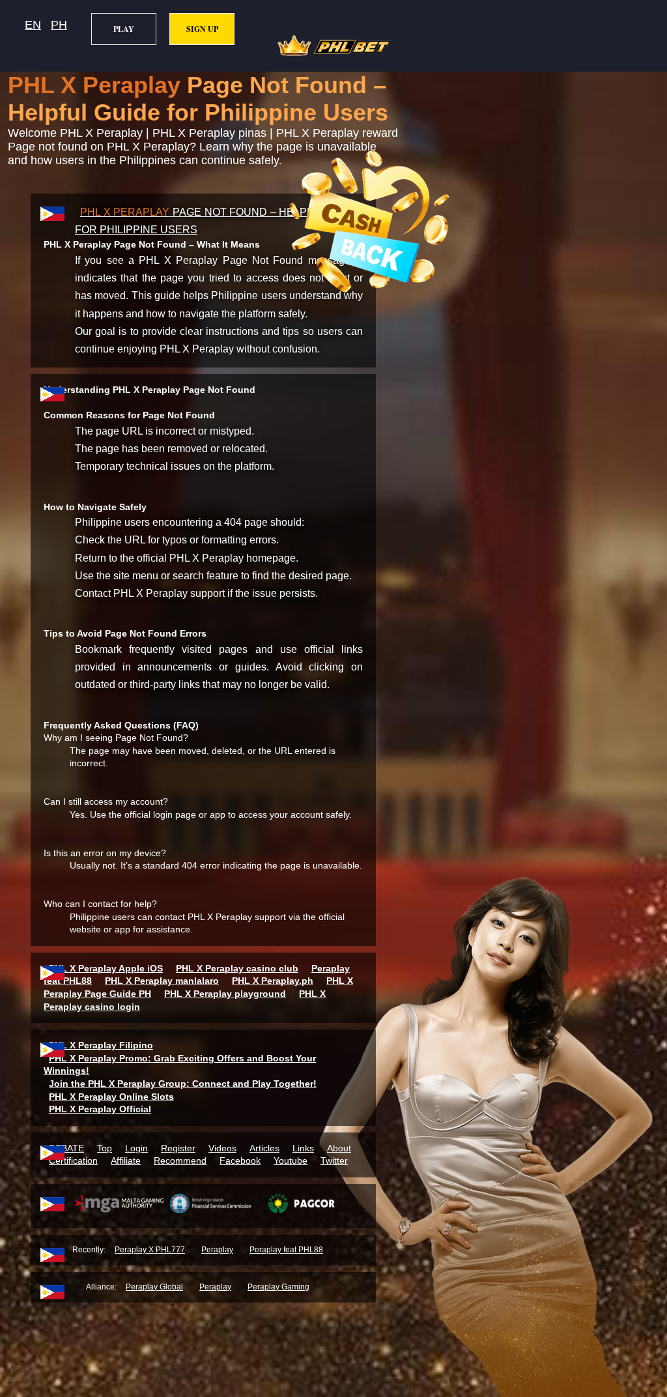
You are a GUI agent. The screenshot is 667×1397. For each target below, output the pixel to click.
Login (136, 1148)
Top (104, 1148)
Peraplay (217, 1249)
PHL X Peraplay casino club (237, 968)
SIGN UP (202, 29)
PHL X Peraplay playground (225, 993)
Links (303, 1148)
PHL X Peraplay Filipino (101, 1045)
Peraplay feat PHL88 (286, 1249)
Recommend (180, 1160)
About (339, 1148)
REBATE (66, 1148)
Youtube (290, 1160)
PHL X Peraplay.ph (272, 980)
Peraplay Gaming (278, 1286)
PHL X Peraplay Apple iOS (106, 968)
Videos (222, 1148)
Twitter (334, 1160)
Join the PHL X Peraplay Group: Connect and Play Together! (183, 1083)
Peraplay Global (154, 1286)
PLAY (123, 29)
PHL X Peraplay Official (100, 1109)
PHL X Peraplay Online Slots (111, 1096)
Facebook (240, 1160)
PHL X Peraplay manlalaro (162, 980)
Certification (73, 1160)
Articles (264, 1148)
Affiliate (126, 1160)
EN (33, 24)
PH (59, 24)
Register (178, 1148)
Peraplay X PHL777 (150, 1249)
